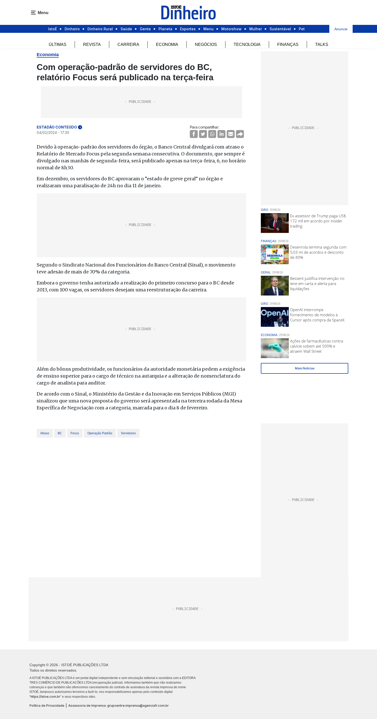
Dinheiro (72, 29)
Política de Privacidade (46, 705)
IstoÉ (52, 29)
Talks (321, 44)
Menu (208, 29)
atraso (44, 433)
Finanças (288, 44)
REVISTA (92, 44)
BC (60, 433)
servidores (128, 433)
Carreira (128, 44)
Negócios (206, 44)
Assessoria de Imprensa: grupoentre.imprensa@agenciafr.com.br (118, 705)
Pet (302, 29)
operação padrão (99, 433)
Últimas (57, 44)
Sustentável (280, 29)
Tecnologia (247, 44)
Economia (167, 44)
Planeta (165, 29)
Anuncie (341, 29)
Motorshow (231, 29)
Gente (145, 29)
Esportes (188, 29)
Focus (75, 433)
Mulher (255, 29)
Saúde (126, 29)
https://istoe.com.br (45, 696)
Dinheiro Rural (100, 29)
